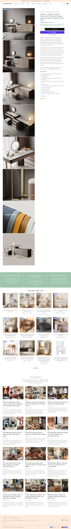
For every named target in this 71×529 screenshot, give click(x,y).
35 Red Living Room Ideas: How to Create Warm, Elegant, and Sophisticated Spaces (13, 403)
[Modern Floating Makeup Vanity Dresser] (60, 300)
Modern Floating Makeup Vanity (10, 310)
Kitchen (39, 3)
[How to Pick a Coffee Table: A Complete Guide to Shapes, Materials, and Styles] (13, 485)
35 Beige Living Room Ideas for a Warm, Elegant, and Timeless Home (35, 403)
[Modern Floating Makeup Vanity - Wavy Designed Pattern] (10, 325)
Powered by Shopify (20, 527)
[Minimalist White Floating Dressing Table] (27, 300)
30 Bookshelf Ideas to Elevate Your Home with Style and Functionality (57, 464)
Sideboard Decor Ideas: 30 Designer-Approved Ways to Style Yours (57, 496)
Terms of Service (35, 520)
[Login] (62, 3)
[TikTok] (67, 520)
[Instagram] (63, 520)
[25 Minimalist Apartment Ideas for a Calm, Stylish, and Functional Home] (58, 423)
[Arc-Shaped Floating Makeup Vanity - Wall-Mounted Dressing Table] (43, 300)
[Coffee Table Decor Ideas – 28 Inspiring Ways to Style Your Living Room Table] (35, 485)
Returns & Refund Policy (19, 520)
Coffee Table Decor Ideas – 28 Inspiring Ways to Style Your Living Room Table (35, 496)
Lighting (16, 3)
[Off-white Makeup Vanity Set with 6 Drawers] (60, 325)
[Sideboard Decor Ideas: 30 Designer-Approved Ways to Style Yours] (58, 485)
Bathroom (45, 3)
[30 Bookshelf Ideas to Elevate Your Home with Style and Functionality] (58, 453)
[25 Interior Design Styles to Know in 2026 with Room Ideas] (35, 423)
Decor (28, 3)
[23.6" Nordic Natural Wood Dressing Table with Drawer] (10, 348)
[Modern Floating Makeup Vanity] (10, 300)
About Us (4, 520)
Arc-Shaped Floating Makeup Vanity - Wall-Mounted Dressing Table (44, 311)
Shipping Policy (10, 520)
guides (4, 493)
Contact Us (5, 522)
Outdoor (33, 3)
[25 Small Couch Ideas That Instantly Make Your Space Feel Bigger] (35, 453)
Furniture (22, 3)
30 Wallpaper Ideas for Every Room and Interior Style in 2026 (12, 434)
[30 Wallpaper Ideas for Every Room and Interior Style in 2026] (13, 423)
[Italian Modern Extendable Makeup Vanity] (43, 325)
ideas (4, 400)
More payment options (52, 34)
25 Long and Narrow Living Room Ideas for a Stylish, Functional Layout (12, 464)
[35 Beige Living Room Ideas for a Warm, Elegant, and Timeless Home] (35, 392)
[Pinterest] (65, 520)
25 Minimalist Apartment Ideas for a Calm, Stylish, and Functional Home (58, 434)
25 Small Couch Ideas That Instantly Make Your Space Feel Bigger (35, 464)
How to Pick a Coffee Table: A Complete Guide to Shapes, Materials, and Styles (12, 496)
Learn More (14, 282)
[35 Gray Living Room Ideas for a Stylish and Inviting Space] (58, 392)
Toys (50, 3)
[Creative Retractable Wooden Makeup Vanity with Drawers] (27, 348)
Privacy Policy (28, 520)
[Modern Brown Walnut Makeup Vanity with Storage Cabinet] (27, 325)
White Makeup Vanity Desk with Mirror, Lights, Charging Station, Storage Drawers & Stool (61, 359)
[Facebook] (62, 520)
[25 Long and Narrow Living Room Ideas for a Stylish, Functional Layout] (13, 453)
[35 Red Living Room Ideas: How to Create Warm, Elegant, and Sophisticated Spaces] (13, 392)
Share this (43, 98)
